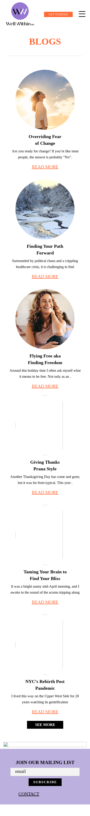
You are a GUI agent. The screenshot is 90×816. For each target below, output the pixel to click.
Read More (45, 166)
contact (28, 793)
